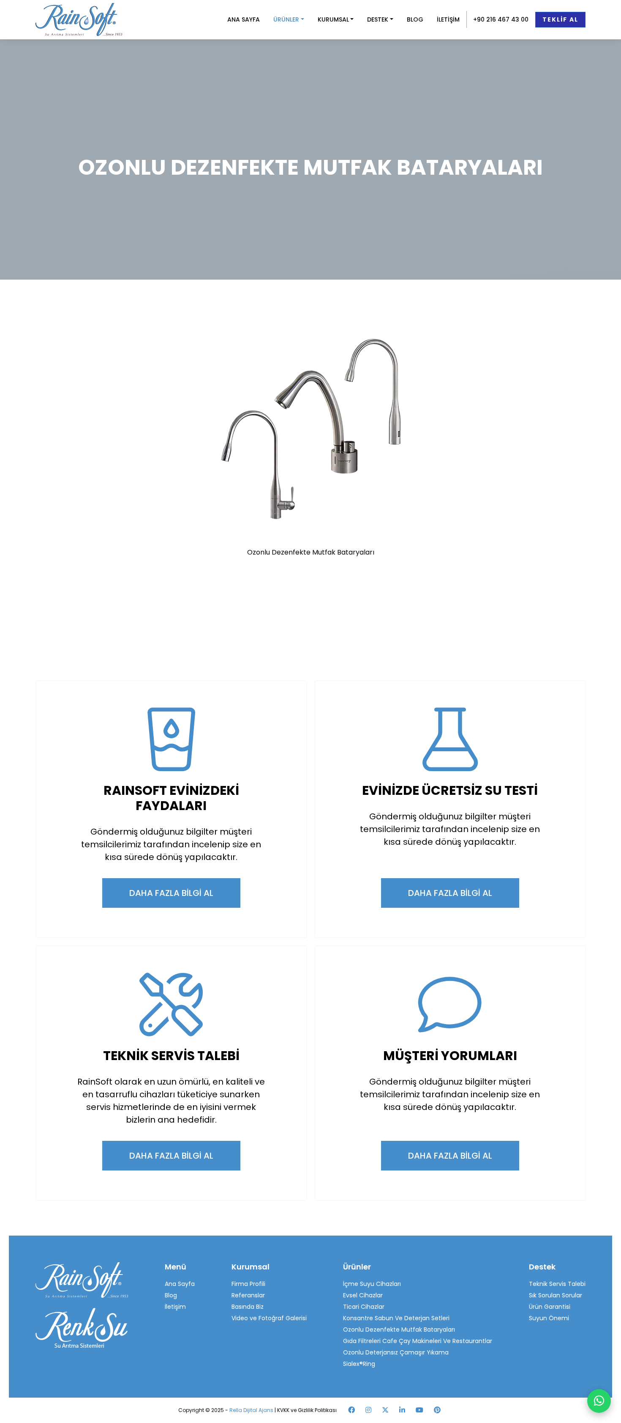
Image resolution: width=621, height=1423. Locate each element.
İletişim (175, 1306)
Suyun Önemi (549, 1318)
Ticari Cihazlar (363, 1306)
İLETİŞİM (448, 19)
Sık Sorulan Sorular (555, 1295)
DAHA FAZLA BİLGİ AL (171, 893)
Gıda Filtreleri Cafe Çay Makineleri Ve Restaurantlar (417, 1341)
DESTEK (377, 19)
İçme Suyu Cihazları (372, 1284)
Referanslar (248, 1295)
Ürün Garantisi (549, 1306)
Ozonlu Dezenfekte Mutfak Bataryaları (399, 1329)
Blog (171, 1295)
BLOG (415, 19)
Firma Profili (248, 1284)
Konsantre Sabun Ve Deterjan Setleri (396, 1318)
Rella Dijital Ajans (252, 1410)
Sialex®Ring (359, 1364)
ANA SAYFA (243, 19)
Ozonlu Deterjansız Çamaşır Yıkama (396, 1352)
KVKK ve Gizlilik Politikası (307, 1410)
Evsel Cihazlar (363, 1295)
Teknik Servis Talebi (557, 1284)
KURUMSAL (333, 19)
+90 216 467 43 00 (500, 19)
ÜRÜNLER (286, 19)
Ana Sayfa (180, 1284)
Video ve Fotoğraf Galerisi (269, 1318)
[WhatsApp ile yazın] (599, 1401)
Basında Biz (248, 1306)
